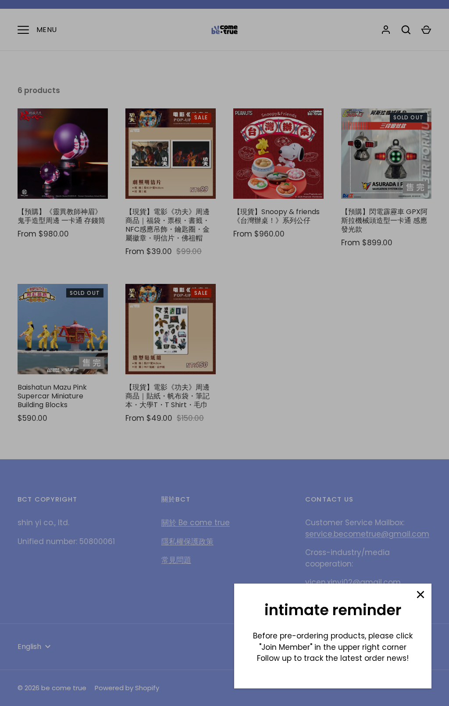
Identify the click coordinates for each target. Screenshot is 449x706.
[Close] (420, 594)
